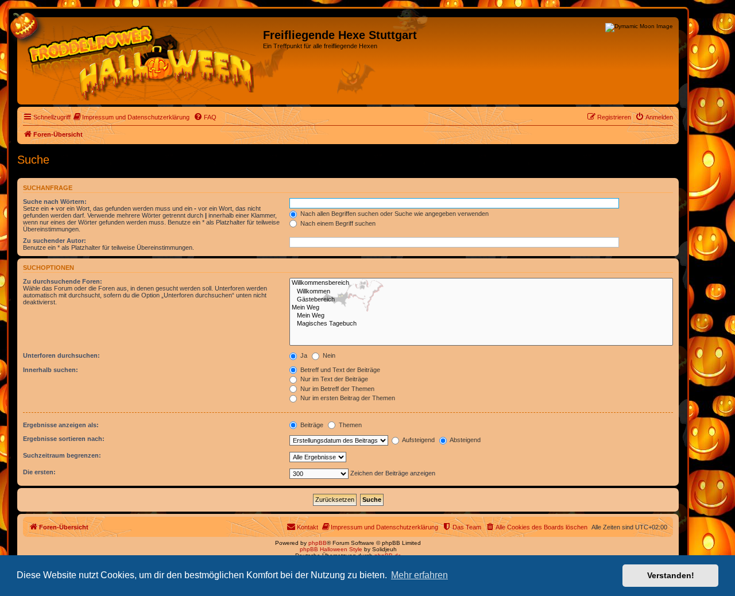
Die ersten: (39, 472)
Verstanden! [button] (670, 575)
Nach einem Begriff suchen (337, 223)
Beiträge (311, 424)
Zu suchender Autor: (54, 240)
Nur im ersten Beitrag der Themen (347, 397)
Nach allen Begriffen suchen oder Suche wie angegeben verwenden (394, 213)
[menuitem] (131, 117)
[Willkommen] (481, 292)
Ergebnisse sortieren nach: (64, 438)
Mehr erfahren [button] (419, 575)
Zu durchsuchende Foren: (62, 281)
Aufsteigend (418, 439)
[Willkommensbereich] (481, 283)
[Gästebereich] (481, 300)
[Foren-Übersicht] (141, 61)
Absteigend (464, 439)
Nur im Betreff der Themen (336, 388)
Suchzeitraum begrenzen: (62, 455)
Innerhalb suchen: (50, 369)
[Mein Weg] (481, 308)
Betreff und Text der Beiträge (339, 369)
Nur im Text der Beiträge (333, 379)
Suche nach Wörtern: (55, 201)
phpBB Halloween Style (331, 549)
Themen (349, 424)
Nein (328, 355)
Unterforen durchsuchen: (61, 355)
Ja (303, 355)
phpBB (317, 543)
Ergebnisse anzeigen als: (61, 424)
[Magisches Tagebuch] (481, 324)
